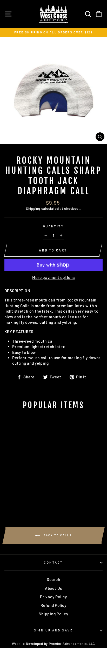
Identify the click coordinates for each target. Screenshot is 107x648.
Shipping (33, 208)
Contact (53, 562)
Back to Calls (57, 535)
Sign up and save (53, 630)
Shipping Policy (53, 613)
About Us (53, 588)
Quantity (53, 226)
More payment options (53, 277)
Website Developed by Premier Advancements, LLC (53, 644)
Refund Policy (53, 605)
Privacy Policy (53, 596)
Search (53, 579)
